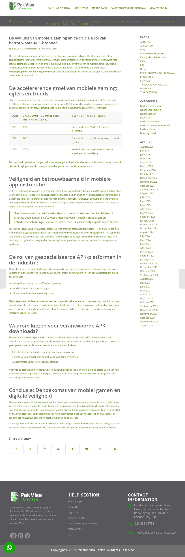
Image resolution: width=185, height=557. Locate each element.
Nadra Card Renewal (151, 106)
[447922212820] (9, 547)
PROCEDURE (147, 76)
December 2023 (148, 263)
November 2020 (148, 313)
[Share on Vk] (87, 449)
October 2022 (147, 302)
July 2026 (145, 150)
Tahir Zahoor (51, 48)
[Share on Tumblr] (72, 449)
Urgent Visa (146, 88)
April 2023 (145, 294)
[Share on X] (30, 449)
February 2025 (148, 216)
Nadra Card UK (148, 113)
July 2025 (145, 197)
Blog (142, 49)
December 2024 (148, 224)
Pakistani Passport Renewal (155, 125)
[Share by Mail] (115, 449)
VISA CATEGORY (148, 92)
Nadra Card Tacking (150, 109)
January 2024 (147, 259)
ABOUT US (145, 41)
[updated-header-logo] (21, 8)
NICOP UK (145, 117)
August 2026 (146, 146)
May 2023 (145, 290)
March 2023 (146, 298)
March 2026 (146, 166)
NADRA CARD (75, 529)
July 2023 (145, 282)
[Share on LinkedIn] (58, 449)
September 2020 (149, 321)
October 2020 (147, 317)
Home (143, 69)
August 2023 (146, 278)
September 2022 (149, 306)
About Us (73, 507)
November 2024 (148, 228)
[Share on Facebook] (16, 449)
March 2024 (146, 251)
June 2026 (145, 154)
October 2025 (147, 185)
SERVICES (145, 80)
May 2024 (145, 243)
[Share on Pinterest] (44, 449)
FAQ (142, 61)
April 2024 (145, 247)
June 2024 (145, 240)
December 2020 (148, 310)
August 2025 (146, 193)
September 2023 (149, 275)
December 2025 (148, 178)
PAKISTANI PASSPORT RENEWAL (157, 72)
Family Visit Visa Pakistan (153, 57)
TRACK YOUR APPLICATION (154, 84)
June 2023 (145, 286)
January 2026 (147, 174)
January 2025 (147, 220)
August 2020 (146, 325)
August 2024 (146, 232)
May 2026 (145, 158)
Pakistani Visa (147, 129)
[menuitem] (49, 8)
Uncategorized (33, 48)
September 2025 (149, 189)
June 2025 (145, 201)
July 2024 (145, 236)
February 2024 (148, 255)
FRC (142, 65)
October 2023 (147, 271)
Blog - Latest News (21, 21)
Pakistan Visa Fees (150, 121)
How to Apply (75, 501)
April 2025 (145, 208)
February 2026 (148, 170)
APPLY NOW (146, 45)
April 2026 (145, 162)
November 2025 (148, 181)
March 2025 (146, 212)
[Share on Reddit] (101, 449)
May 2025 (145, 205)
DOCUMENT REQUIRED (152, 53)
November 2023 (148, 267)
